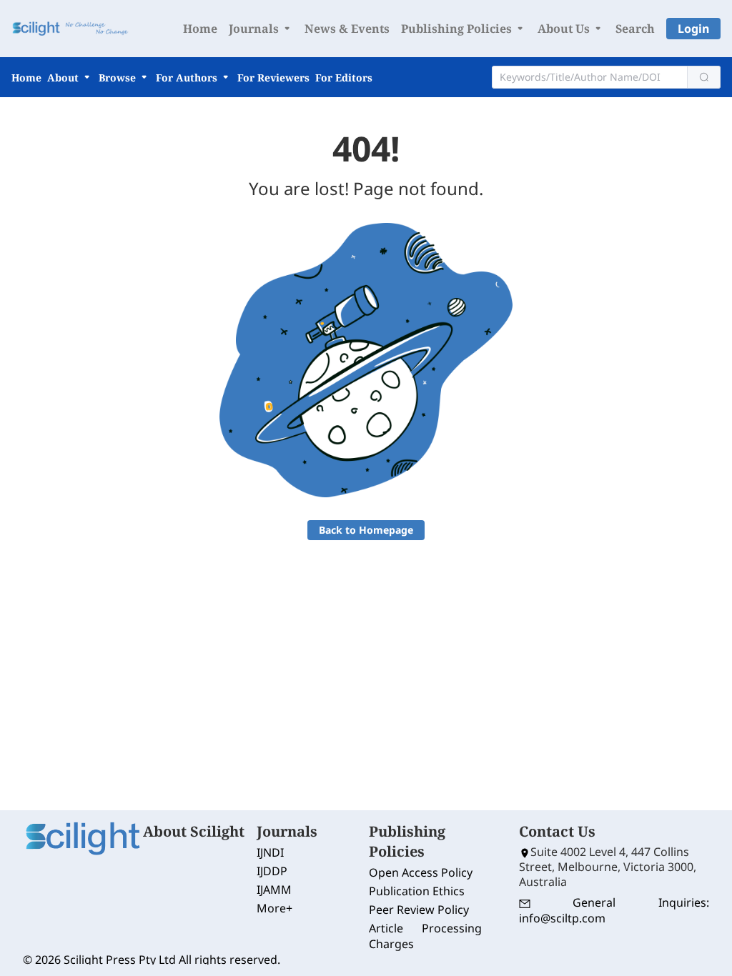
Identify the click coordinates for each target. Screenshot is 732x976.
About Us (565, 28)
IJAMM (274, 889)
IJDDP (272, 871)
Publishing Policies (458, 28)
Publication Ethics (417, 891)
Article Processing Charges (425, 936)
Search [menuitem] (635, 28)
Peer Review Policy (419, 909)
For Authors (188, 77)
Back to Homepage (366, 530)
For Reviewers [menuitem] (273, 77)
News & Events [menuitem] (347, 28)
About (64, 77)
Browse (119, 77)
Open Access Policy (421, 872)
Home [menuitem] (200, 28)
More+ (274, 908)
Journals (255, 28)
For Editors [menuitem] (343, 77)
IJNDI (270, 852)
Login (693, 28)
